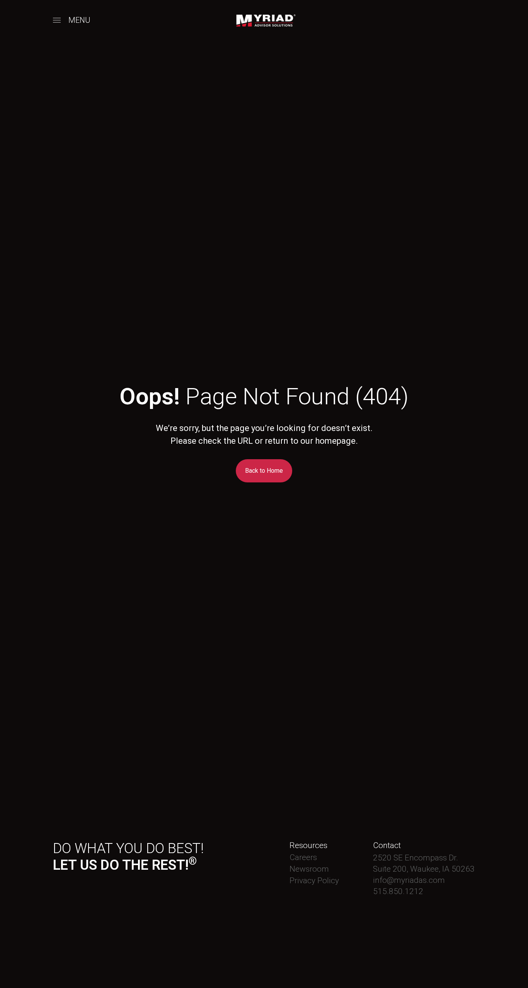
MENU (79, 20)
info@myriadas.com (409, 880)
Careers (303, 857)
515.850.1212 (398, 891)
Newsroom (309, 869)
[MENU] (57, 20)
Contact (387, 845)
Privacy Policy (314, 880)
